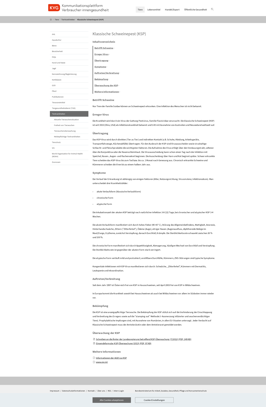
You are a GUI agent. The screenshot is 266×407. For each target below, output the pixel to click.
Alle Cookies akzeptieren (112, 400)
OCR (53, 85)
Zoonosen (56, 162)
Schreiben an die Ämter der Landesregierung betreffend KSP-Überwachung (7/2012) (143, 339)
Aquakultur (56, 40)
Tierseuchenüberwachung (65, 131)
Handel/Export (172, 9)
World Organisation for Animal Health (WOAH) (67, 155)
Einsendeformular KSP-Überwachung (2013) (123, 343)
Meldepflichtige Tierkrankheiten (67, 136)
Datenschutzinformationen (73, 391)
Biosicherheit (57, 51)
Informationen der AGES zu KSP (111, 357)
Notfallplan (56, 79)
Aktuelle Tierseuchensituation (66, 119)
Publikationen (58, 97)
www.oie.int (102, 362)
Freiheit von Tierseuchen (64, 125)
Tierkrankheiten (68, 19)
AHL (53, 34)
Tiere (140, 9)
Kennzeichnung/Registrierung (64, 74)
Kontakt (91, 391)
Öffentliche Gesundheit (195, 9)
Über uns (101, 391)
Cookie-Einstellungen (154, 400)
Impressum (55, 391)
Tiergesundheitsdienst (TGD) (64, 108)
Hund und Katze (58, 62)
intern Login (119, 391)
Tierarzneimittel (58, 102)
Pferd (54, 91)
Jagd (54, 68)
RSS (109, 391)
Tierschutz (56, 142)
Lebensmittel (153, 9)
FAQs (54, 57)
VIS (53, 148)
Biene (54, 45)
